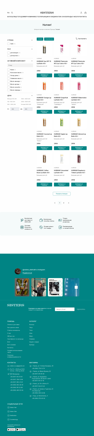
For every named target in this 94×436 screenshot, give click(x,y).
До (21, 109)
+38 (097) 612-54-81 (16, 376)
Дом (30, 333)
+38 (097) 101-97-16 (38, 380)
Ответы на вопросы (13, 330)
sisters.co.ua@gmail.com (17, 366)
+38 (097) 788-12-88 (16, 379)
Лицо (31, 327)
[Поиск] (12, 12)
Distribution (13, 415)
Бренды (31, 344)
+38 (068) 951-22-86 (16, 387)
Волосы (31, 324)
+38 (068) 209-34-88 (38, 393)
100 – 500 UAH (11, 101)
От (8, 109)
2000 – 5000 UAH (25, 101)
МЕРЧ (26, 16)
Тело (30, 330)
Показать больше (61, 193)
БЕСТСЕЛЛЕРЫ (39, 16)
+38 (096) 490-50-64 (16, 390)
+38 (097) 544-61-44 (38, 386)
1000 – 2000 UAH (25, 98)
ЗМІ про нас (11, 336)
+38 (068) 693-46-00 (16, 385)
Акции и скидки (34, 342)
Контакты (10, 347)
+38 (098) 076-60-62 (38, 398)
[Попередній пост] (17, 287)
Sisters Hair (13, 407)
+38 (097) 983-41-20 (16, 382)
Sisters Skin (13, 411)
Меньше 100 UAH (12, 98)
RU (8, 13)
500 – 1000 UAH (11, 104)
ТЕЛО (19, 16)
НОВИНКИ (31, 16)
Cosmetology (14, 419)
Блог (8, 342)
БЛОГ (77, 16)
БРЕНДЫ (69, 16)
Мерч (31, 336)
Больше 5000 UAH (26, 104)
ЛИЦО (15, 16)
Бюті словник (11, 344)
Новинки (32, 339)
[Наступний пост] (76, 287)
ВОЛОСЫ (10, 16)
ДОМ (22, 16)
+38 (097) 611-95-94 (38, 374)
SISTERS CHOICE (61, 16)
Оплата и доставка (13, 324)
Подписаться (27, 273)
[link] (85, 12)
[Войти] (81, 12)
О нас (9, 333)
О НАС (74, 16)
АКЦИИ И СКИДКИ (50, 16)
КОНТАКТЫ (83, 16)
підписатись (81, 309)
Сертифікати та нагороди (15, 339)
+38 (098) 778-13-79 (38, 368)
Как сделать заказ (13, 327)
